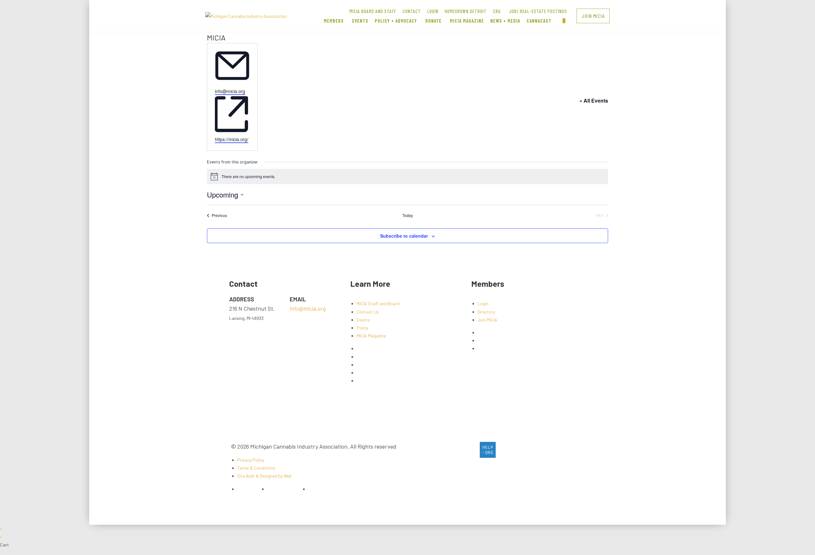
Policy (362, 327)
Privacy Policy (250, 460)
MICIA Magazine (371, 335)
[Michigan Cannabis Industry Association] (246, 15)
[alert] (407, 176)
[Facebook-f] (420, 450)
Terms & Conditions (256, 468)
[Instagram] (454, 450)
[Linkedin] (471, 450)
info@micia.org (230, 91)
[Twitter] (437, 450)
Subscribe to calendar (404, 236)
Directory (486, 311)
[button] (593, 16)
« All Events (593, 100)
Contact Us (368, 311)
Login (483, 303)
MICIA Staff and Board (378, 303)
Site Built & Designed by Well (264, 476)
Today (407, 215)
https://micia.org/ (231, 139)
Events (363, 319)
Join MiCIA (487, 319)
